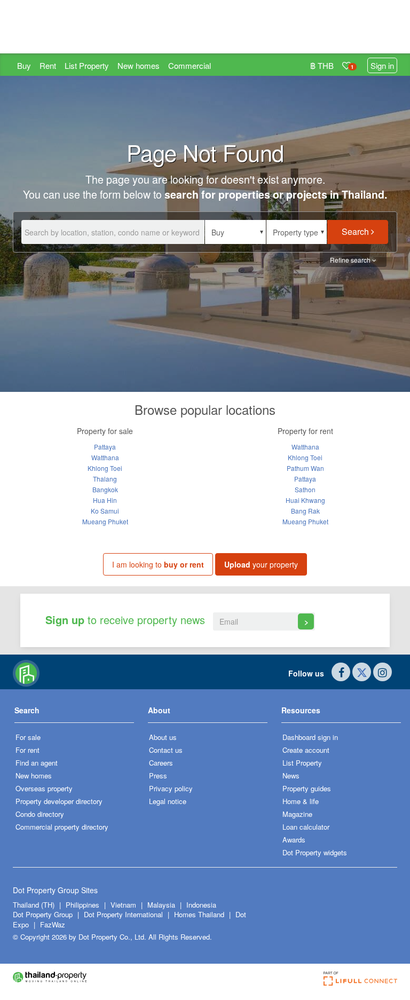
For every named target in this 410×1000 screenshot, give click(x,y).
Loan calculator (305, 827)
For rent (27, 750)
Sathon (305, 489)
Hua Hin (105, 500)
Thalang (105, 478)
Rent (48, 65)
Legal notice (167, 801)
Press (158, 775)
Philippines (83, 905)
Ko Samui (105, 510)
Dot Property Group (43, 914)
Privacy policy (171, 788)
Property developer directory (58, 801)
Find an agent (36, 763)
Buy (24, 65)
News (290, 775)
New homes (138, 65)
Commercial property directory (61, 827)
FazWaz (52, 924)
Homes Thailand (199, 914)
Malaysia (162, 905)
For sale (28, 737)
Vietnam (124, 905)
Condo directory (39, 814)
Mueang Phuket (105, 521)
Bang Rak (305, 510)
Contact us (166, 750)
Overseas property (44, 788)
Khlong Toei (105, 468)
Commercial (189, 65)
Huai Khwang (305, 500)
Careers (161, 763)
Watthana (105, 457)
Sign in (382, 65)
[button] (235, 232)
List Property (87, 65)
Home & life (300, 801)
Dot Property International (123, 914)
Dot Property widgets (314, 852)
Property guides (306, 788)
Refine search (351, 259)
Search (356, 231)
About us (163, 737)
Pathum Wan (305, 468)
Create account (305, 750)
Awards (293, 839)
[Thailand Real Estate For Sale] (26, 672)
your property (261, 564)
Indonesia (201, 905)
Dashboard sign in (310, 737)
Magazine (297, 814)
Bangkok (105, 489)
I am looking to (158, 564)
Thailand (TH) (33, 905)
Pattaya (105, 446)
